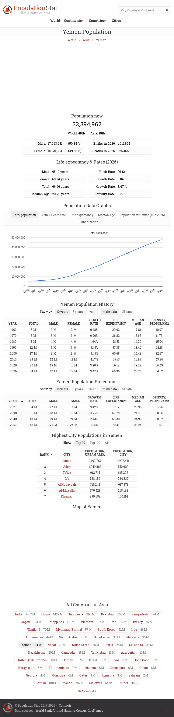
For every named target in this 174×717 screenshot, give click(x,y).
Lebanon (90, 668)
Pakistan (107, 614)
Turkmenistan (59, 668)
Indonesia (76, 614)
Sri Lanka (136, 645)
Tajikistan (98, 652)
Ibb (67, 479)
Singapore (117, 668)
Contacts (65, 705)
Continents (73, 20)
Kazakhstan (36, 652)
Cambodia (68, 652)
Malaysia (132, 637)
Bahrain (134, 675)
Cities (116, 20)
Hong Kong (141, 660)
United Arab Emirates (32, 660)
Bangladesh (140, 614)
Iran (113, 622)
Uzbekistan (102, 637)
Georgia (31, 675)
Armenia (108, 675)
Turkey (138, 622)
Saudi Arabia (68, 637)
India (18, 614)
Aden (67, 467)
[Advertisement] (87, 79)
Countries (97, 20)
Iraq (134, 630)
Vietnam (87, 622)
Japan (25, 622)
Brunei (123, 683)
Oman (143, 668)
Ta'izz (67, 473)
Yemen (101, 40)
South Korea (106, 630)
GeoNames (95, 711)
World (55, 20)
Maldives (95, 683)
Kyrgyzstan (26, 668)
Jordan (68, 660)
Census (81, 711)
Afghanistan (34, 637)
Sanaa (66, 461)
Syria (109, 645)
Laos (116, 660)
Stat (36, 10)
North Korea (80, 645)
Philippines (56, 622)
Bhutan (41, 683)
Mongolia (58, 675)
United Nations (64, 711)
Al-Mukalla (67, 490)
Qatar (83, 675)
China (45, 614)
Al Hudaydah (67, 484)
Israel (93, 660)
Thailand (33, 630)
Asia (86, 40)
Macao (67, 683)
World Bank (44, 711)
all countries (87, 690)
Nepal (52, 645)
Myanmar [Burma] (69, 630)
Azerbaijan (128, 652)
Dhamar (67, 496)
